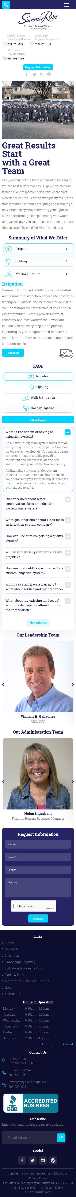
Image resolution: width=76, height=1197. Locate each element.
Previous (3, 684)
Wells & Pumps (16, 974)
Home (9, 943)
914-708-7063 (15, 58)
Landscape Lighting (20, 962)
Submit (38, 918)
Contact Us (13, 994)
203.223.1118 (65, 1183)
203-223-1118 (43, 44)
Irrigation (12, 955)
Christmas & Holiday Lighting (27, 981)
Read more (13, 352)
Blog (8, 987)
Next (73, 684)
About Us (12, 949)
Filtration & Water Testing (24, 968)
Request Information (38, 67)
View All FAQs (38, 622)
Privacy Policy (38, 1178)
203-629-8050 (15, 44)
